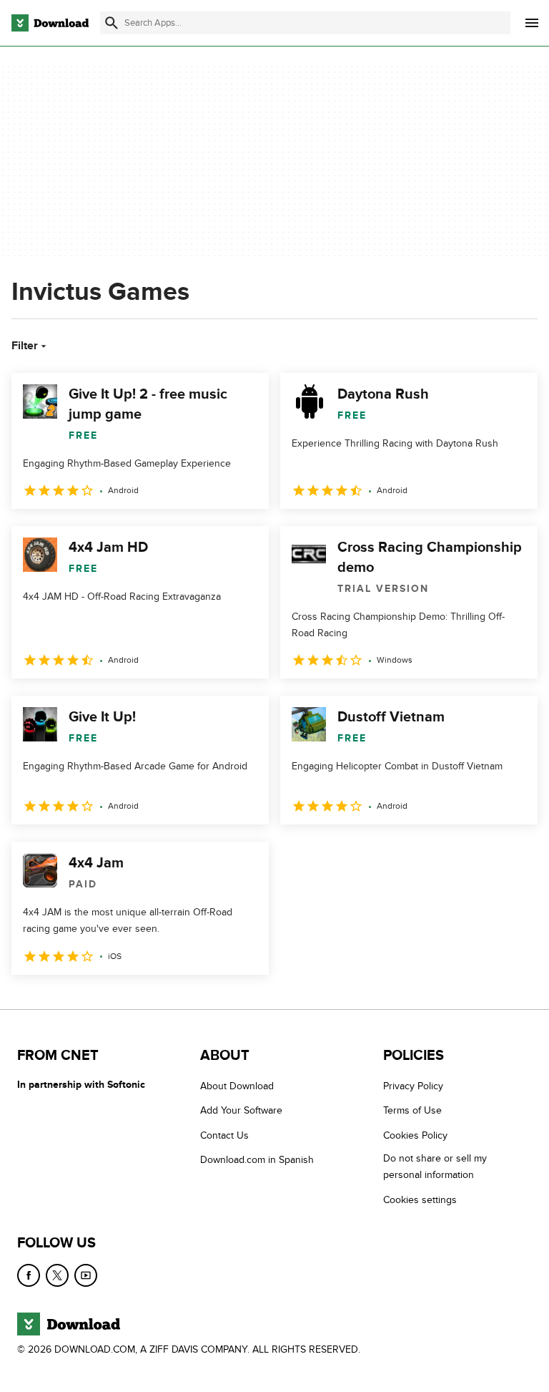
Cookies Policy (415, 1135)
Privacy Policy (413, 1086)
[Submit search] (111, 22)
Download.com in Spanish (257, 1160)
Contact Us (224, 1135)
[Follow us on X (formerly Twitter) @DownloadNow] (57, 1275)
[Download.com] (50, 22)
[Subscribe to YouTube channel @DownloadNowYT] (85, 1275)
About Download (237, 1086)
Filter (24, 346)
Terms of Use (412, 1110)
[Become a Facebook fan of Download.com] (28, 1275)
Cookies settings (420, 1199)
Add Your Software (241, 1110)
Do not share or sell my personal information (435, 1166)
